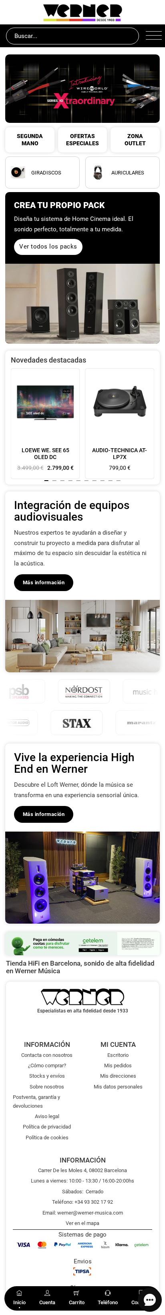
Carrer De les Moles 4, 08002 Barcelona (82, 1170)
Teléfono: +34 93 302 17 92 (82, 1202)
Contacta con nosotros (46, 1055)
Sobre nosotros (47, 1087)
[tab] (46, 480)
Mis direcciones (118, 1076)
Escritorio (118, 1055)
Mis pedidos (118, 1065)
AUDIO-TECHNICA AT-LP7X (119, 453)
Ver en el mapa (82, 1223)
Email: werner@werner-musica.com (82, 1213)
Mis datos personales (118, 1087)
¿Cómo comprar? (47, 1065)
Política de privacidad (47, 1127)
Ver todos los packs (48, 246)
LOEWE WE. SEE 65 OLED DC (45, 453)
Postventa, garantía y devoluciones (36, 1101)
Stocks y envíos (47, 1076)
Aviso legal (47, 1116)
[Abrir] (152, 36)
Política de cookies (47, 1138)
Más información (44, 582)
